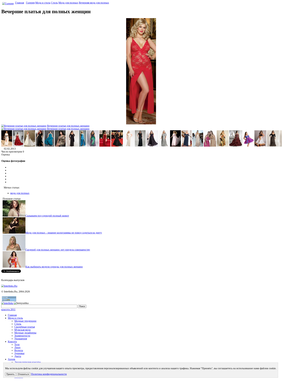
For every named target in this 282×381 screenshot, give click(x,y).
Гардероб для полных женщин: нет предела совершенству (57, 249)
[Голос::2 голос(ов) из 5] (144, 173)
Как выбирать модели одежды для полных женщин (54, 266)
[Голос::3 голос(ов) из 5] (144, 176)
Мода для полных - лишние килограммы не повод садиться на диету (63, 232)
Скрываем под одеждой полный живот (47, 215)
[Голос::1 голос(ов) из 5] (144, 170)
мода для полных (19, 193)
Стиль (54, 2)
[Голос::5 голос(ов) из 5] (144, 182)
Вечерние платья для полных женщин (68, 125)
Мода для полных (68, 2)
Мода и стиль (42, 2)
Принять (10, 374)
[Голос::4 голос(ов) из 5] (144, 179)
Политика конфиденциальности (49, 374)
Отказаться (23, 374)
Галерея (30, 2)
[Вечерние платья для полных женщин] (6, 145)
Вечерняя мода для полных (94, 2)
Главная (19, 2)
